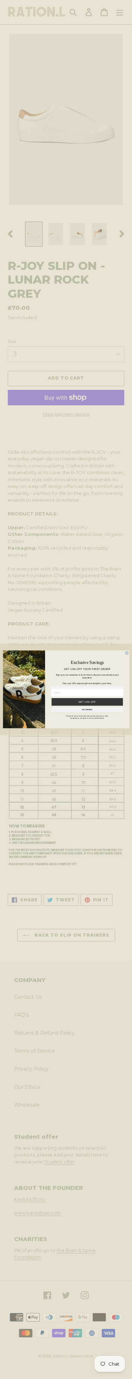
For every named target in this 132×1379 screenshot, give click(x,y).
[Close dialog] (126, 653)
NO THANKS (87, 710)
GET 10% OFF (87, 702)
